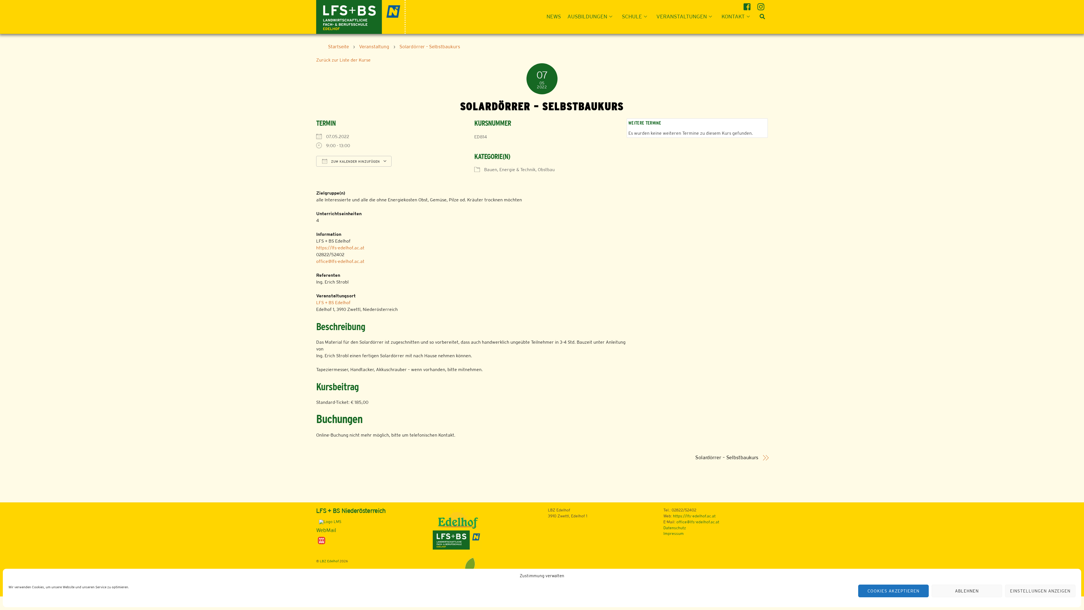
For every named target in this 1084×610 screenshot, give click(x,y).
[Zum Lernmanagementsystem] (328, 521)
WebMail (326, 530)
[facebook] (748, 4)
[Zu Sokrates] (321, 540)
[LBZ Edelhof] (361, 16)
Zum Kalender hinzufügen (355, 162)
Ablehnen (967, 591)
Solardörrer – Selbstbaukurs (726, 457)
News (554, 16)
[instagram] (762, 4)
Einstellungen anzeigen (1040, 591)
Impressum (673, 533)
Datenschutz (674, 528)
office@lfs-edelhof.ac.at (340, 261)
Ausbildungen (587, 16)
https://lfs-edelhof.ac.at (340, 247)
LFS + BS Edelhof (333, 302)
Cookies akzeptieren (893, 591)
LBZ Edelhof (329, 561)
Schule (632, 16)
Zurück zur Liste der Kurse (343, 60)
